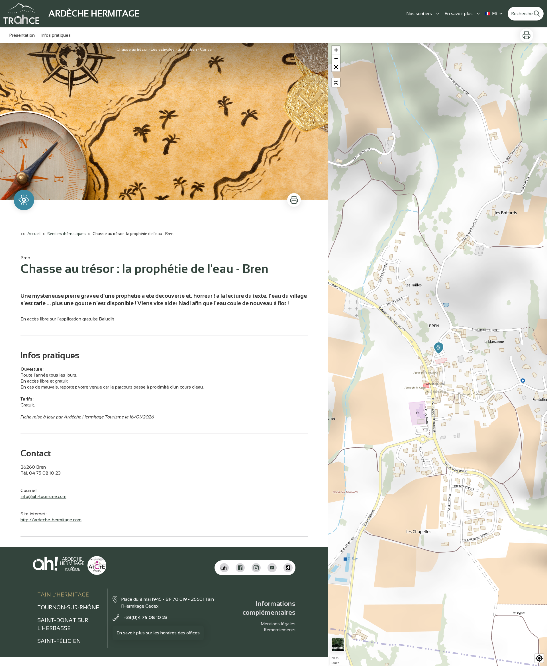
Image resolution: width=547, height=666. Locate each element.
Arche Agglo (100, 562)
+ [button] (336, 50)
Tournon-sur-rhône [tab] (68, 607)
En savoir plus (458, 13)
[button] (336, 67)
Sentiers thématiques (66, 233)
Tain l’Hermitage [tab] (63, 595)
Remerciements (279, 629)
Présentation (22, 35)
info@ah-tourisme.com (43, 496)
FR (494, 13)
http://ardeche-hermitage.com (51, 519)
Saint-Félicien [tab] (59, 641)
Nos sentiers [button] (419, 13)
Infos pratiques (55, 35)
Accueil (33, 233)
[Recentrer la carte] (336, 82)
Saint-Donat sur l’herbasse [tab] (62, 624)
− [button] (336, 58)
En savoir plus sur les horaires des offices (158, 632)
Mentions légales (278, 623)
